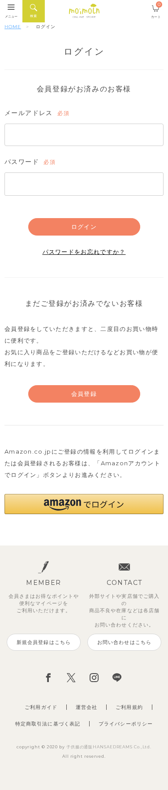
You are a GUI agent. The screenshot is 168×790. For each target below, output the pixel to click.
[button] (84, 504)
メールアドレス (35, 113)
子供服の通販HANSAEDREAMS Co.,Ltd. (108, 746)
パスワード (28, 162)
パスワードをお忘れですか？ (84, 251)
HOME (12, 27)
